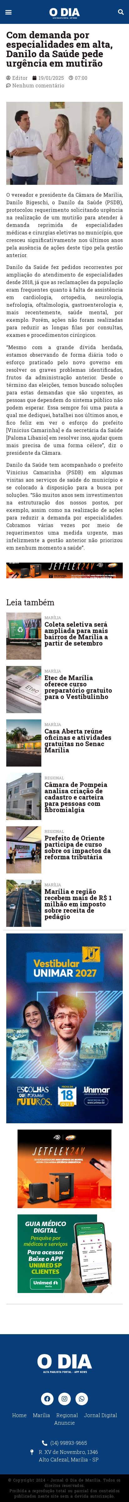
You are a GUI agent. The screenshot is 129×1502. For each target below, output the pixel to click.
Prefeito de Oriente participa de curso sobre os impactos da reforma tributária (77, 847)
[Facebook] (47, 1399)
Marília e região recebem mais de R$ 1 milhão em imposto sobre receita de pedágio (78, 904)
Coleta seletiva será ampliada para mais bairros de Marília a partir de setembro (76, 633)
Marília (52, 671)
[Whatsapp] (81, 1399)
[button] (8, 12)
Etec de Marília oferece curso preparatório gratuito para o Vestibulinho (78, 687)
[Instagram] (64, 1399)
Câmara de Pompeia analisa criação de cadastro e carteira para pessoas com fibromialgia (75, 797)
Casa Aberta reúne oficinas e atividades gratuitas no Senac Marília (77, 740)
